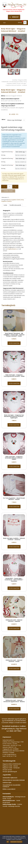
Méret (3, 119)
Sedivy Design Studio (9, 804)
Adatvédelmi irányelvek (16, 841)
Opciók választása (14, 343)
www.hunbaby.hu (8, 797)
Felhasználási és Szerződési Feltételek (14, 780)
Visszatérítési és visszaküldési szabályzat (11, 786)
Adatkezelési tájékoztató (10, 777)
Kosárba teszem (8, 191)
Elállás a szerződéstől (9, 789)
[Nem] (26, 839)
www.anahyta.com (9, 800)
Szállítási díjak (7, 782)
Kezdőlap (14, 80)
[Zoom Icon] (14, 51)
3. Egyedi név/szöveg (7, 165)
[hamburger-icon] (4, 23)
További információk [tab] (15, 205)
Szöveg (3, 155)
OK (7, 841)
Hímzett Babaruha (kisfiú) (16, 81)
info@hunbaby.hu (12, 249)
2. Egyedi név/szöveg (7, 158)
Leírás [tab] (5, 205)
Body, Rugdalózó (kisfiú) (14, 199)
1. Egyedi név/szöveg (7, 151)
